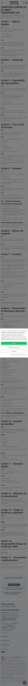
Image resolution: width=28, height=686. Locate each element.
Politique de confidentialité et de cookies (19, 354)
